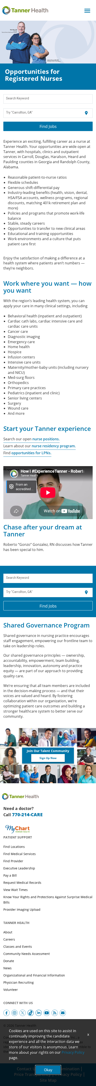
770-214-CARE (27, 815)
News (7, 968)
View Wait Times (15, 890)
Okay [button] (48, 1069)
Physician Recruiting (18, 982)
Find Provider (13, 861)
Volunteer (10, 989)
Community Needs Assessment (26, 954)
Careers (9, 939)
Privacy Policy (73, 1052)
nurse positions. (46, 439)
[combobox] (48, 99)
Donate (8, 961)
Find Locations (14, 847)
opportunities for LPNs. (30, 452)
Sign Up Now (48, 758)
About (7, 932)
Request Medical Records (22, 882)
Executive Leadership (19, 868)
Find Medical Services (19, 854)
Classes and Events (17, 946)
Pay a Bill (10, 875)
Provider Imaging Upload (21, 909)
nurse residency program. (54, 445)
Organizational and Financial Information (34, 975)
